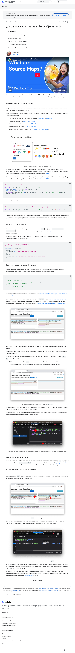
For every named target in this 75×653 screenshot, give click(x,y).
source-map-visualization (44, 303)
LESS (28, 121)
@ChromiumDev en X (7, 636)
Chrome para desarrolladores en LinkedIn (11, 641)
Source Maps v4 (28, 575)
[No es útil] (68, 22)
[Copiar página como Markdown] (60, 26)
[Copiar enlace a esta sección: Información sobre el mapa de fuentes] (37, 265)
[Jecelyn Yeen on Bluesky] (17, 55)
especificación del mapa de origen (48, 294)
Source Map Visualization (59, 303)
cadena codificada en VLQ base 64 (58, 299)
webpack (50, 231)
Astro (35, 126)
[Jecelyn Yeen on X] (13, 55)
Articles (4, 6)
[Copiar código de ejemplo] (71, 183)
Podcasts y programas (7, 630)
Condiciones (5, 649)
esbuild (64, 231)
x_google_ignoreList (61, 463)
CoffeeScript (44, 129)
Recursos (22, 1)
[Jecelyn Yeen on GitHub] (15, 55)
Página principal (9, 22)
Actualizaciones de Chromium (9, 625)
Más (29, 1)
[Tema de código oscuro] (69, 183)
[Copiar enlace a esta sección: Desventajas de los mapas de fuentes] (37, 469)
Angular (26, 124)
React (30, 124)
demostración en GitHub (43, 179)
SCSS (24, 121)
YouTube (4, 638)
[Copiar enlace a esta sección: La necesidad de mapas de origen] (34, 103)
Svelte (36, 124)
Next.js (28, 126)
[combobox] (44, 1)
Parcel (59, 231)
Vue (33, 124)
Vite (46, 231)
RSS (3, 643)
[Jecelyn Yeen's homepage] (19, 55)
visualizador (51, 343)
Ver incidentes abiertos (7, 617)
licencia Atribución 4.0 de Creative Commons (48, 588)
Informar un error (6, 615)
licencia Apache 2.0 (15, 590)
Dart (39, 129)
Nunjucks (42, 118)
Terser (47, 173)
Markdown (49, 118)
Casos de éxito (5, 628)
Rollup (55, 231)
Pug (39, 118)
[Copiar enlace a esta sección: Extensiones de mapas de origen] (29, 457)
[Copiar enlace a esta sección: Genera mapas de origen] (27, 224)
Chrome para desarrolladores (9, 623)
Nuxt (32, 126)
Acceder (71, 1)
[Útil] (65, 22)
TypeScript (34, 129)
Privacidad (11, 649)
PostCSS (32, 121)
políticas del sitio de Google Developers (49, 590)
